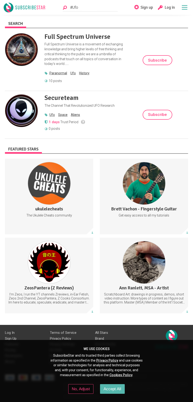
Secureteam (61, 98)
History (84, 73)
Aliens (75, 115)
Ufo (73, 73)
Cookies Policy (121, 375)
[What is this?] (83, 122)
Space (63, 115)
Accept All (112, 388)
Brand (99, 338)
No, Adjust (81, 388)
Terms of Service (63, 333)
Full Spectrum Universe (77, 37)
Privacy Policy (60, 338)
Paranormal (58, 73)
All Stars (101, 333)
